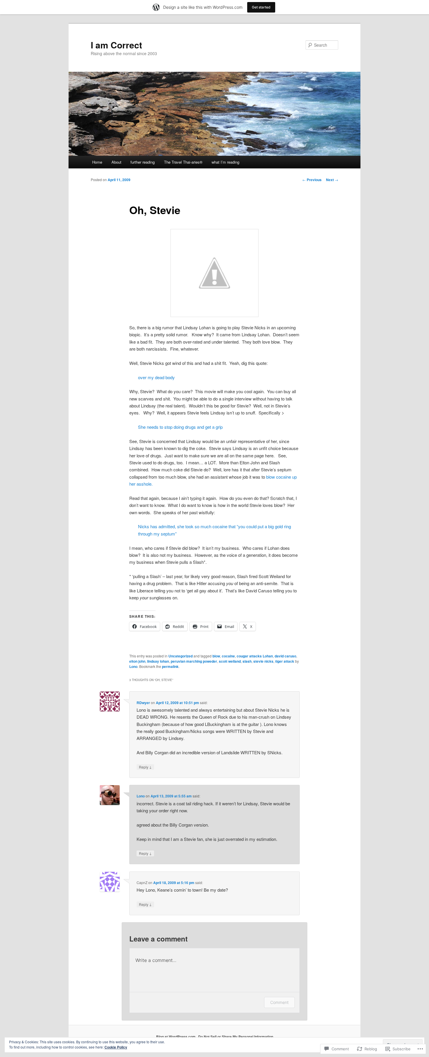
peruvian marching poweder (194, 661)
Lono (133, 666)
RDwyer (143, 702)
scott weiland (230, 661)
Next (332, 179)
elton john (137, 661)
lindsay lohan (158, 661)
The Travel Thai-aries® (183, 162)
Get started (261, 7)
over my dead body (156, 377)
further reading (142, 162)
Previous (312, 179)
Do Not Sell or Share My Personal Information (235, 1036)
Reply (145, 766)
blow (216, 656)
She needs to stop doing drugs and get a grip (180, 427)
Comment (279, 1002)
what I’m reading (225, 162)
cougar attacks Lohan (255, 656)
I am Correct (116, 44)
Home (97, 162)
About (116, 162)
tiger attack (284, 661)
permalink (170, 666)
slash (247, 661)
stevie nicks (263, 661)
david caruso (285, 656)
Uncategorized (180, 656)
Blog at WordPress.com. (176, 1036)
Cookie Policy (115, 1047)
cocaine (228, 656)
